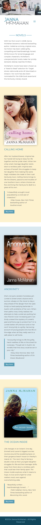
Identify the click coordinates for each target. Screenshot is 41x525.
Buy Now (9, 212)
